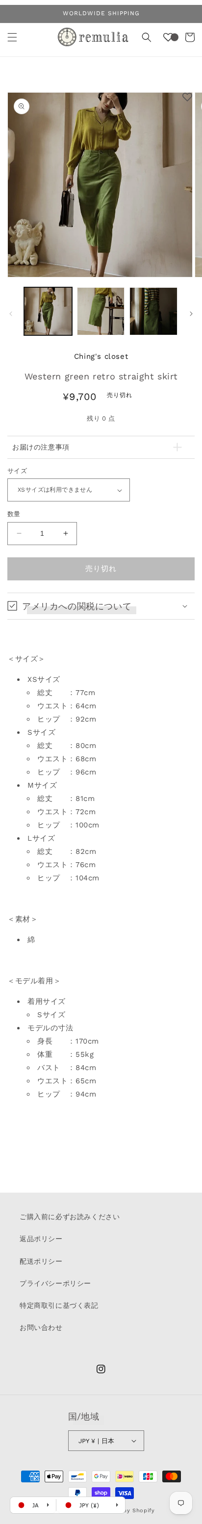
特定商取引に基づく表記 (59, 1305)
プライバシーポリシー (55, 1283)
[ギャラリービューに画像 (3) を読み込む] (153, 311)
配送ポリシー (41, 1261)
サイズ (17, 471)
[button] (12, 37)
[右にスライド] (191, 314)
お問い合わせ (41, 1327)
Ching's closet (101, 356)
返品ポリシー (41, 1239)
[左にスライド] (11, 314)
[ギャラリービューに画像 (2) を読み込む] (101, 311)
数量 (14, 514)
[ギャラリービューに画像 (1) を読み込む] (48, 311)
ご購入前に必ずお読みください (70, 1217)
